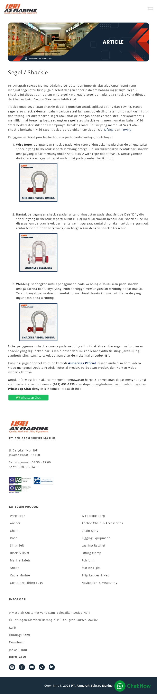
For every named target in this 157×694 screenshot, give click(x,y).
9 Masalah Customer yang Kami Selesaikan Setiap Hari (49, 613)
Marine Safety (20, 560)
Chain (14, 531)
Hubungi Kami (19, 635)
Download (16, 642)
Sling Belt (17, 545)
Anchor (15, 523)
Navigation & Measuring (99, 583)
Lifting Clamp (91, 553)
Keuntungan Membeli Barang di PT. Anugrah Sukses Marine (53, 620)
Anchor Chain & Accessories (102, 523)
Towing (126, 130)
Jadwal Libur (18, 650)
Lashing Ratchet (93, 545)
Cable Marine (20, 575)
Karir (12, 627)
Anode (14, 568)
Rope (13, 538)
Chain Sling (90, 531)
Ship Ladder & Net (95, 575)
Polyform (88, 560)
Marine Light (91, 568)
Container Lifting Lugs (26, 583)
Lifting (109, 130)
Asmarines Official (82, 363)
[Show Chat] (132, 686)
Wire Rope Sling (93, 516)
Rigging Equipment (96, 538)
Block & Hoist (19, 553)
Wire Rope (17, 516)
